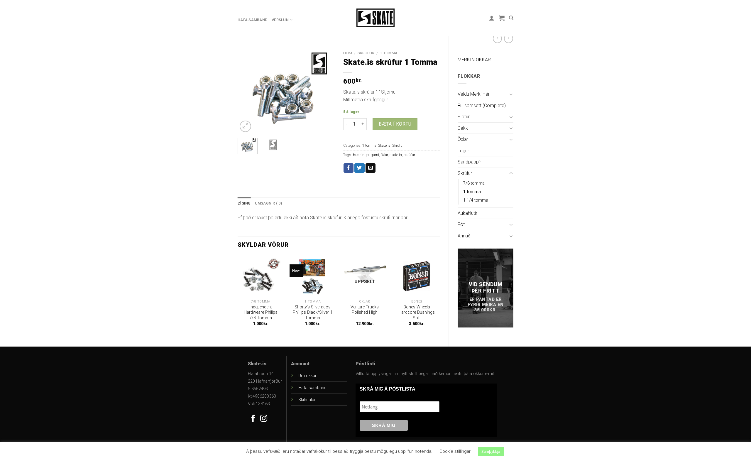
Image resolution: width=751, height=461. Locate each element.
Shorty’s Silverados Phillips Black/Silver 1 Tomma (313, 312)
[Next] (325, 90)
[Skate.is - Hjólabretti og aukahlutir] (375, 18)
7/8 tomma (474, 183)
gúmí (375, 155)
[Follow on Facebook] (253, 419)
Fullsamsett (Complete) (482, 105)
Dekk (463, 128)
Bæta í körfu (395, 124)
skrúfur (409, 155)
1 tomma (472, 191)
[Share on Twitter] (359, 168)
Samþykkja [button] (490, 451)
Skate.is (384, 145)
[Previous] (247, 90)
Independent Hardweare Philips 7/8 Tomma (261, 312)
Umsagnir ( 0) (268, 203)
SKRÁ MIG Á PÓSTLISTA (387, 388)
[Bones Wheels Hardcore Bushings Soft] (417, 276)
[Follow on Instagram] (263, 419)
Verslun (280, 20)
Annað (464, 236)
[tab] (244, 203)
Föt (461, 224)
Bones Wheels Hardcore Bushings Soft (416, 312)
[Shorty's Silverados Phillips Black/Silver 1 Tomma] (313, 276)
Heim (347, 52)
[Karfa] (502, 17)
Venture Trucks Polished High (365, 310)
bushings (361, 155)
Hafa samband (253, 20)
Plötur (464, 116)
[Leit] (511, 17)
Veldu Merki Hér (474, 94)
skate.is (396, 155)
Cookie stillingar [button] (455, 451)
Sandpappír (469, 162)
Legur (463, 150)
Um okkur (307, 375)
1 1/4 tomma (475, 200)
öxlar (384, 155)
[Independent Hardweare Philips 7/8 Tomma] (261, 276)
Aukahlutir (467, 213)
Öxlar (463, 139)
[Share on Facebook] (348, 168)
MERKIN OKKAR (474, 60)
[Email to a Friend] (371, 168)
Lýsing (244, 203)
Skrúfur (465, 173)
